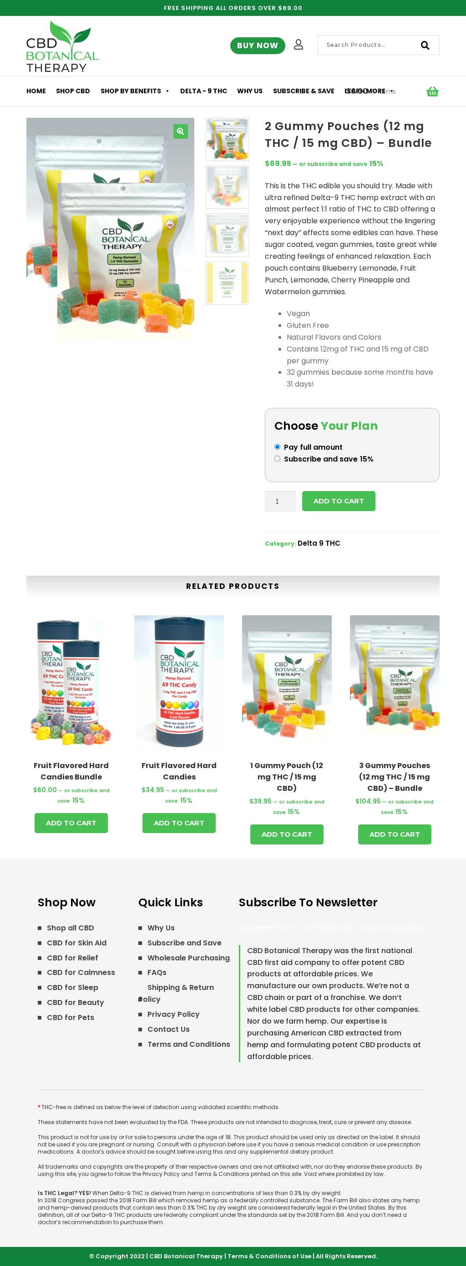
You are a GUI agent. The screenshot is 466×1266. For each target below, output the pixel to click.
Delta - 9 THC (203, 90)
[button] (180, 131)
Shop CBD (73, 90)
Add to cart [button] (71, 823)
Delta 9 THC (319, 543)
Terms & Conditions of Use (269, 1256)
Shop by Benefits (131, 90)
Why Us (250, 90)
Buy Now (258, 45)
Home (36, 90)
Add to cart (339, 501)
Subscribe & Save (303, 90)
